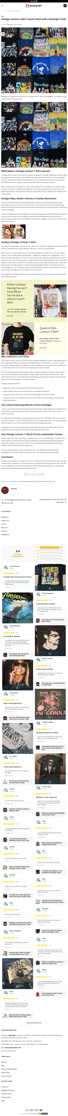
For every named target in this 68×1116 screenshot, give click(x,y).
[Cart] (65, 5)
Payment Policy (6, 1097)
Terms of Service (6, 1076)
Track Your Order (6, 1094)
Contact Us (4, 1087)
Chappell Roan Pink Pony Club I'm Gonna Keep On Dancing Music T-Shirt (53, 748)
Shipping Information (7, 1090)
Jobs (2, 524)
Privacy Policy (5, 1072)
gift (36, 481)
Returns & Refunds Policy (9, 1069)
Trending (4, 534)
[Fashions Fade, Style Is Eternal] (34, 5)
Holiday (3, 521)
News (2, 16)
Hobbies (3, 517)
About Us (4, 1062)
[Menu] (2, 5)
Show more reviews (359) (34, 1023)
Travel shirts (40, 481)
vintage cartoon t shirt (49, 481)
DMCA (3, 1101)
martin (20, 24)
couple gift (32, 481)
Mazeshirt (50, 96)
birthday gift (26, 481)
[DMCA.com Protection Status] (43, 1113)
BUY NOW (10, 316)
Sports (3, 531)
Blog (2, 1066)
